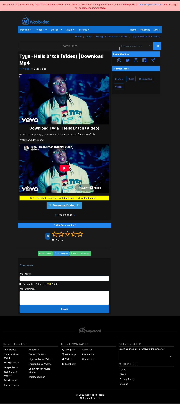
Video (25, 68)
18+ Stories (10, 349)
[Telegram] (152, 61)
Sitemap (124, 383)
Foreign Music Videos (40, 364)
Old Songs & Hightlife (10, 374)
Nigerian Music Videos (40, 359)
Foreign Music (11, 362)
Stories (119, 78)
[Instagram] (136, 61)
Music (131, 78)
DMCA (156, 29)
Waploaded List (37, 376)
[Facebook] (144, 61)
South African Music (11, 356)
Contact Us (88, 359)
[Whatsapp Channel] (119, 61)
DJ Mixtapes (10, 380)
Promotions (88, 354)
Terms (123, 369)
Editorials (34, 349)
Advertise (87, 349)
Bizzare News (11, 385)
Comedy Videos (37, 354)
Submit (64, 309)
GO (157, 46)
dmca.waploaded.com (150, 4)
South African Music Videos (39, 370)
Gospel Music (11, 367)
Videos (118, 86)
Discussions (145, 78)
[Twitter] (127, 61)
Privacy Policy (127, 379)
